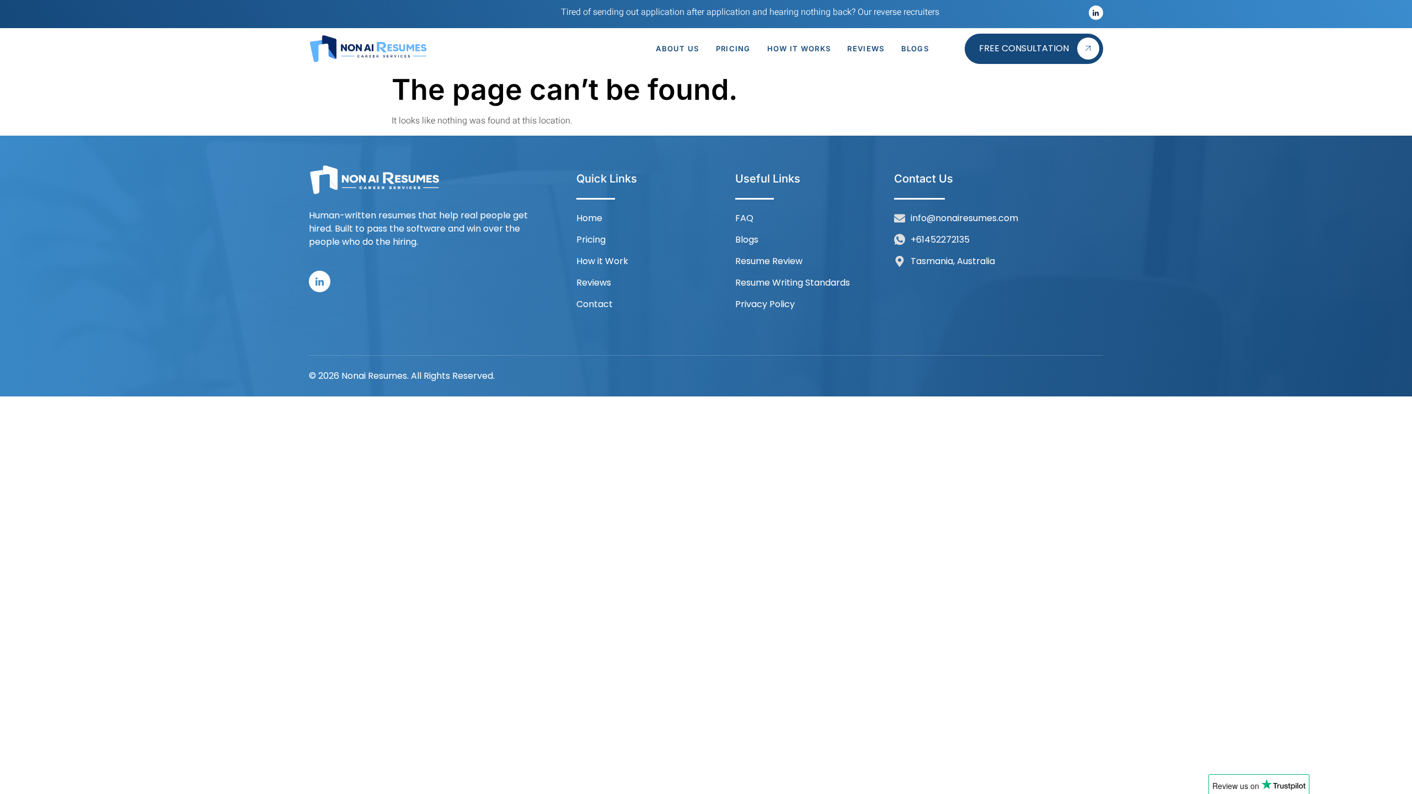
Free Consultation (1024, 48)
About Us (677, 48)
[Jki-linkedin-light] (1096, 13)
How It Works (799, 48)
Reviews (865, 48)
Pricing (733, 48)
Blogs (915, 48)
